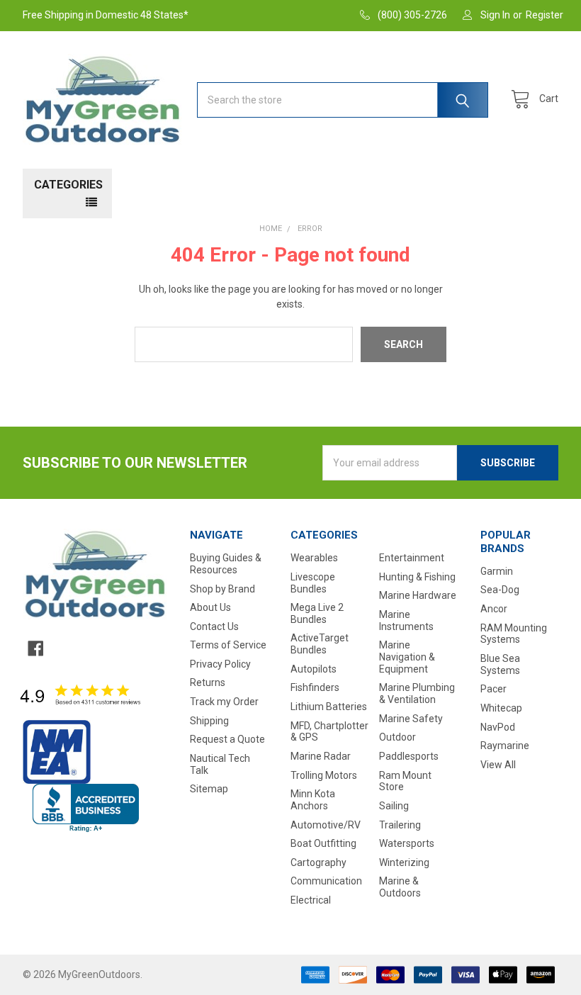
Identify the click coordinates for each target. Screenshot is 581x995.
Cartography (318, 862)
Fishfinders (314, 687)
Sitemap (209, 788)
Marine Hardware (417, 595)
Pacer (493, 689)
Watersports (406, 843)
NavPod (497, 727)
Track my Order (224, 701)
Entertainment (411, 557)
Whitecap (501, 708)
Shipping (209, 720)
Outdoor (397, 737)
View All (498, 764)
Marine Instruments (406, 620)
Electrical (310, 900)
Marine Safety (411, 718)
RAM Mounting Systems (513, 634)
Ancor (493, 608)
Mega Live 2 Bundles (317, 613)
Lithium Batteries (328, 706)
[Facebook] (35, 648)
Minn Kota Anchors (312, 799)
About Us (210, 607)
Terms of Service (228, 645)
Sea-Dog (499, 589)
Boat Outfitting (323, 843)
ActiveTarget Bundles (319, 644)
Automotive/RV (325, 825)
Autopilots (313, 669)
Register (544, 15)
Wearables (314, 557)
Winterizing (404, 862)
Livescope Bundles (312, 583)
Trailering (400, 825)
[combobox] (342, 100)
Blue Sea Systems (500, 664)
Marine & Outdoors (400, 887)
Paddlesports (409, 756)
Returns (207, 682)
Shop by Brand (222, 589)
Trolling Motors (323, 775)
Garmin (496, 571)
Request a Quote (227, 739)
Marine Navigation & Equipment (407, 657)
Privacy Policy (220, 664)
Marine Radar (320, 756)
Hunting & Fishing (417, 577)
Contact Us (214, 626)
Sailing (394, 805)
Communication (326, 881)
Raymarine (504, 745)
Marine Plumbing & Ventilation (417, 693)
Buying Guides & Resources (225, 563)
